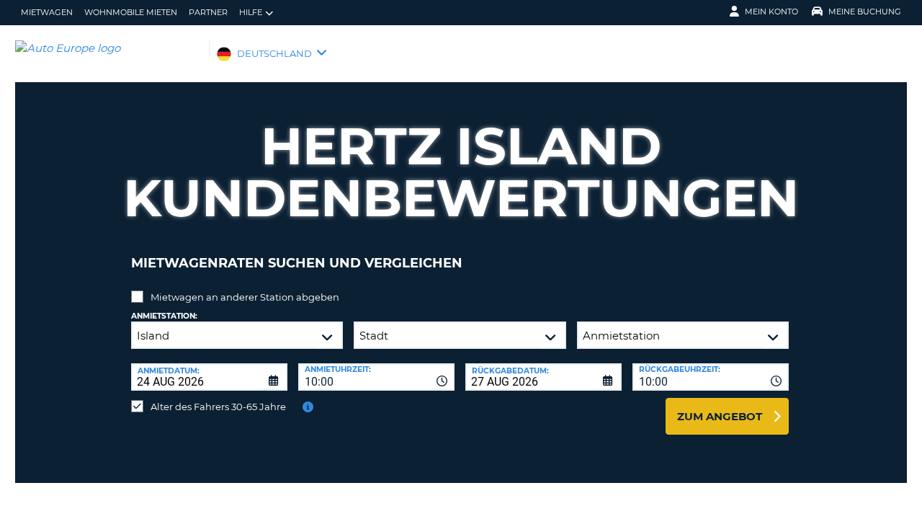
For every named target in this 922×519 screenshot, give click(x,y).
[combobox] (376, 377)
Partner (208, 12)
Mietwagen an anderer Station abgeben (245, 297)
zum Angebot (719, 416)
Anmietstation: (164, 316)
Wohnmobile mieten (130, 12)
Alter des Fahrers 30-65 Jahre (218, 406)
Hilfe (250, 12)
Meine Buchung (864, 11)
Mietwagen (47, 12)
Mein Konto (771, 11)
